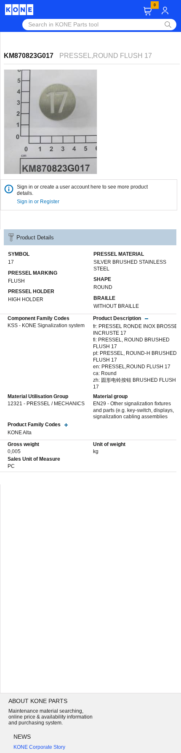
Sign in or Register (39, 202)
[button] (148, 11)
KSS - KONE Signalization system (46, 325)
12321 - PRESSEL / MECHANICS (46, 404)
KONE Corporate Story (39, 747)
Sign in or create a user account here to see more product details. (82, 190)
